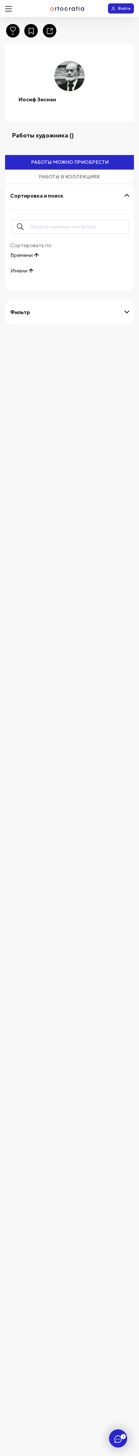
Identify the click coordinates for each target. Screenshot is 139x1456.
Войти (124, 8)
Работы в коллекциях (69, 176)
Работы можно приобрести (70, 162)
